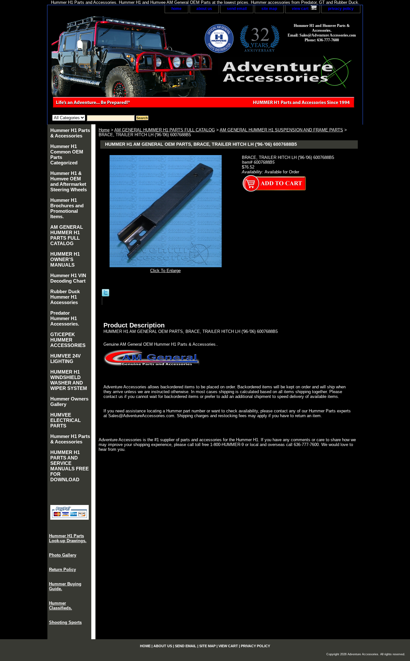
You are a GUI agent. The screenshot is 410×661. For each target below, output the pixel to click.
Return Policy (62, 569)
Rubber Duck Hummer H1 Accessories (65, 297)
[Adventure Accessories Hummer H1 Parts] (127, 64)
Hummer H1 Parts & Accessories (70, 133)
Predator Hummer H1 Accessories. (64, 318)
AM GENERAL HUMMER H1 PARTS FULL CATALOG (164, 130)
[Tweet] (105, 295)
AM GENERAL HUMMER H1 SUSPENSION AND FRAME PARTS (281, 130)
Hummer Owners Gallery (69, 401)
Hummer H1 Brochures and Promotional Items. (67, 208)
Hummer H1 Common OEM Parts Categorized (66, 154)
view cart (300, 8)
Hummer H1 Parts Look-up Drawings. (67, 538)
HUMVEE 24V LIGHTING (65, 358)
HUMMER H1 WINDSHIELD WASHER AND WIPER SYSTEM (68, 380)
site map (269, 8)
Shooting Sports (65, 622)
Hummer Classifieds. (60, 605)
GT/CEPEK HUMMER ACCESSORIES (68, 340)
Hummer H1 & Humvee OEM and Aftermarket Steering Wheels (68, 181)
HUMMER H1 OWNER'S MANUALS (65, 259)
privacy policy (341, 8)
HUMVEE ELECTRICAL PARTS (65, 420)
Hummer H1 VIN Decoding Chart (68, 278)
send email (237, 8)
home (176, 8)
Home (104, 130)
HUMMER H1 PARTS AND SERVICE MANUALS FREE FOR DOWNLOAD (69, 466)
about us (204, 8)
